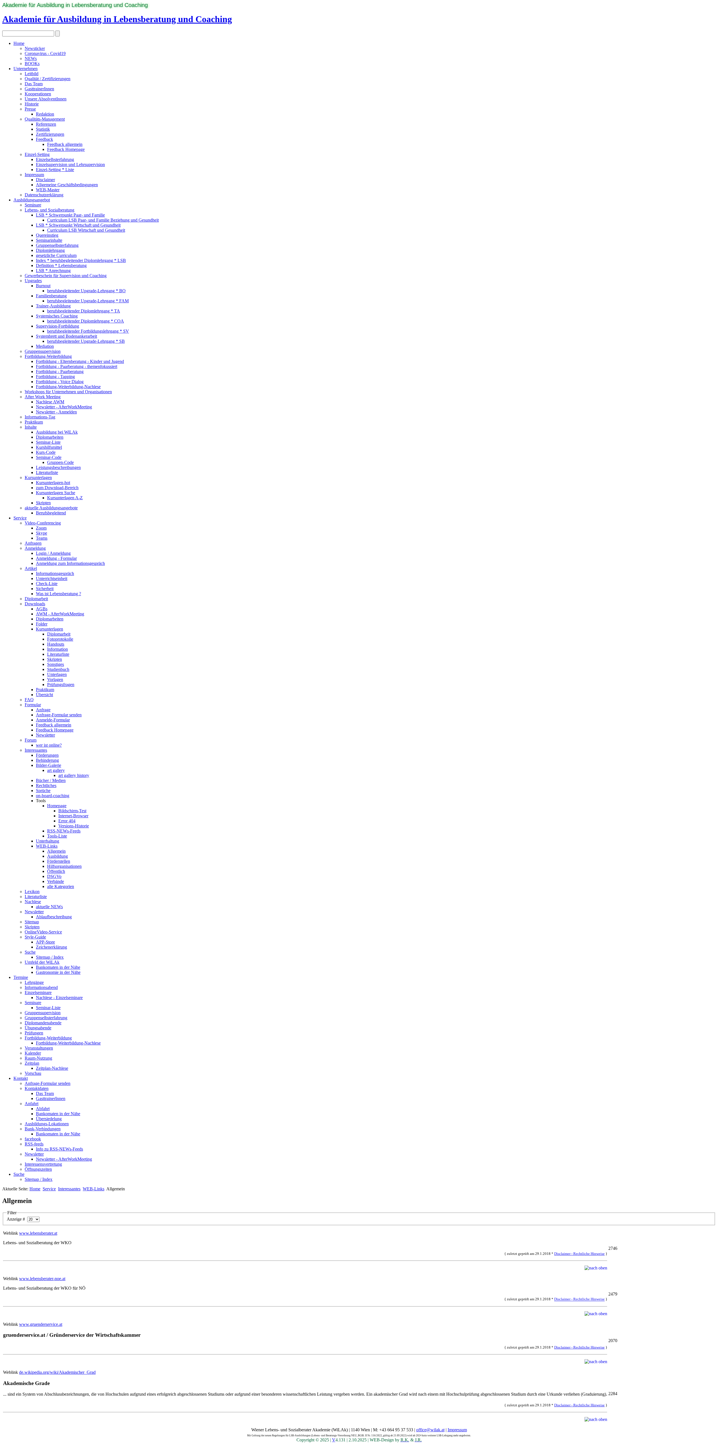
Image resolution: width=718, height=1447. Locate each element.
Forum (30, 740)
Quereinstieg (47, 235)
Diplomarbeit (36, 598)
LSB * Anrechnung (53, 270)
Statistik (43, 129)
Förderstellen (58, 861)
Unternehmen (25, 68)
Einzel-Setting (37, 154)
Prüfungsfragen (60, 684)
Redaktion (45, 114)
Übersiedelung (49, 1118)
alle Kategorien (60, 886)
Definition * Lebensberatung (61, 265)
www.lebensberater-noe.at (42, 1278)
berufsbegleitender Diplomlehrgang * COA (85, 321)
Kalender (33, 1053)
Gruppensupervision (43, 351)
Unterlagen (57, 674)
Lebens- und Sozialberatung (49, 210)
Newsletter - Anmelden (56, 412)
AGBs (41, 608)
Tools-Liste (57, 836)
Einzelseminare (38, 992)
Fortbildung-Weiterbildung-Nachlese (68, 386)
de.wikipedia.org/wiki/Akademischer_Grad (57, 1372)
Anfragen (33, 543)
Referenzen (46, 124)
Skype (41, 533)
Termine (20, 977)
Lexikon (32, 891)
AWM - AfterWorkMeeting (60, 613)
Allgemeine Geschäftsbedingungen (67, 184)
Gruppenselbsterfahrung (57, 245)
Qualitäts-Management (45, 119)
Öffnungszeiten (38, 1169)
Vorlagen (55, 679)
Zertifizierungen (50, 134)
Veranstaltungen (39, 1048)
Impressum (34, 174)
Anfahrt (31, 1103)
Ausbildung (57, 856)
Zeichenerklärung (51, 947)
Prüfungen (34, 1032)
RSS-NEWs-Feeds (63, 831)
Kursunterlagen (38, 477)
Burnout (43, 285)
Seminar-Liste (48, 442)
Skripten (43, 502)
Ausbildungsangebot (31, 199)
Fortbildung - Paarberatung (60, 371)
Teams (41, 538)
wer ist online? (49, 745)
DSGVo (54, 876)
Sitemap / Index (50, 957)
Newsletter (45, 735)
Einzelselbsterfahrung (55, 159)
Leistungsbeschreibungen (58, 467)
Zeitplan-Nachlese (52, 1068)
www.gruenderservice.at (40, 1324)
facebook (33, 1139)
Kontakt (20, 1078)
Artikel (31, 568)
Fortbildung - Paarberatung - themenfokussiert (76, 366)
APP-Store (45, 942)
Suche (30, 952)
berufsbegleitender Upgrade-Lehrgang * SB (86, 341)
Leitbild (31, 73)
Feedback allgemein (64, 144)
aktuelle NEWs (49, 906)
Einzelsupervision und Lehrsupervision (70, 164)
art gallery (56, 770)
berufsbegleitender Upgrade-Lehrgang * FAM (88, 300)
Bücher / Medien (51, 780)
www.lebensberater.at (38, 1233)
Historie (32, 104)
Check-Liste (46, 583)
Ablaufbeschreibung (54, 916)
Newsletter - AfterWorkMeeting (64, 406)
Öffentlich (56, 871)
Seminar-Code (48, 457)
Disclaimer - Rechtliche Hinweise (579, 1254)
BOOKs (32, 63)
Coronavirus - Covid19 (45, 53)
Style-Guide (35, 937)
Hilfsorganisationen (64, 866)
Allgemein (56, 851)
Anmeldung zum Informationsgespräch (70, 563)
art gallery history (73, 775)
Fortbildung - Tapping (55, 376)
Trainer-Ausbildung (53, 305)
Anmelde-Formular (53, 719)
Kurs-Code (46, 452)
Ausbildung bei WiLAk (57, 432)
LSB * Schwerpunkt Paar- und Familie (70, 215)
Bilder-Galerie (48, 765)
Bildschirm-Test (72, 810)
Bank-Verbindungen (43, 1128)
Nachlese (33, 901)
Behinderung (47, 760)
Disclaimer (45, 179)
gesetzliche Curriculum (56, 255)
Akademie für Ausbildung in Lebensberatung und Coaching (75, 5)
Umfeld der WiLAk (42, 962)
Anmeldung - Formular (56, 558)
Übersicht (44, 694)
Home (18, 43)
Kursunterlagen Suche (55, 492)
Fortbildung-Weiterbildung (48, 356)
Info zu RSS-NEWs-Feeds (59, 1149)
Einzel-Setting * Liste (55, 169)
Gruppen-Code (60, 462)
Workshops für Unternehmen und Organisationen (68, 391)
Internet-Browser (73, 815)
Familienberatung (51, 295)
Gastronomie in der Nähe (58, 972)
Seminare (33, 205)
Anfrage (43, 709)
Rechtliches (46, 785)
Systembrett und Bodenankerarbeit (66, 336)
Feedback (44, 139)
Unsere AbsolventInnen (45, 98)
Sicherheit (45, 588)
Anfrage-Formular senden (59, 714)
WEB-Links (46, 846)
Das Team (34, 83)
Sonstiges (55, 664)
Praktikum (34, 422)
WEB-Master (47, 189)
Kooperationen (38, 93)
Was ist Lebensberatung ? (58, 593)
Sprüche (43, 790)
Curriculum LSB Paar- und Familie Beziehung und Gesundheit (103, 220)
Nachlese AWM (50, 401)
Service (20, 518)
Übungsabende (38, 1027)
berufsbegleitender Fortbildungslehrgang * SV (88, 331)
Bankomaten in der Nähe (58, 967)
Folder (41, 624)
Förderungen (47, 755)
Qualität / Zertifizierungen (47, 78)
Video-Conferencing (43, 523)
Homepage (56, 805)
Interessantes (36, 750)
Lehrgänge (34, 982)
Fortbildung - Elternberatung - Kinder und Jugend (80, 361)
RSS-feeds (34, 1144)
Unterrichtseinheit (51, 578)
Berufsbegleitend (51, 512)
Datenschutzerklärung (44, 194)
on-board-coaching (52, 795)
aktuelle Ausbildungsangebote (51, 507)
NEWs (31, 58)
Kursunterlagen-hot (53, 482)
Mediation (45, 346)
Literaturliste (47, 472)
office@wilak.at (430, 1429)
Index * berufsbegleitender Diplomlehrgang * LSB (81, 260)
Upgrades (33, 280)
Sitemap (32, 921)
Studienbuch (58, 669)
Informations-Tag (40, 417)
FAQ (29, 699)
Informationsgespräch (55, 573)
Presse (30, 109)
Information (57, 649)
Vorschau (33, 1073)
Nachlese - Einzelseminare (59, 997)
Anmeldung (35, 548)
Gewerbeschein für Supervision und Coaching (66, 275)
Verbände (55, 881)
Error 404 (66, 820)
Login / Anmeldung (53, 553)
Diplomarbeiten (49, 437)
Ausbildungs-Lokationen (47, 1123)
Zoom (41, 528)
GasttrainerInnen (39, 88)
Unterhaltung (47, 841)
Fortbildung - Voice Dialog (60, 381)
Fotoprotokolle (60, 639)
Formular (33, 704)
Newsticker (35, 48)
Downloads (35, 603)
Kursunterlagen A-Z (65, 497)
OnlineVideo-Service (43, 932)
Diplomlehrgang (50, 250)
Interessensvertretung (43, 1164)
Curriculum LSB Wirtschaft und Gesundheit (86, 230)
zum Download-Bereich (57, 487)
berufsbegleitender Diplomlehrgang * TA (83, 311)
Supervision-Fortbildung (57, 326)
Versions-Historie (73, 825)
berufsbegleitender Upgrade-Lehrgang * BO (86, 290)
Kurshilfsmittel (49, 447)
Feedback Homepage (66, 149)
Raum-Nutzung (38, 1058)
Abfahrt (43, 1108)
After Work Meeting (43, 396)
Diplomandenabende (43, 1022)
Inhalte (31, 427)
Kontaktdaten (37, 1088)
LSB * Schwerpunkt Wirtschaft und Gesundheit (78, 225)
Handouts (55, 644)
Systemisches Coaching (57, 316)
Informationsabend (41, 987)
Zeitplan (32, 1063)
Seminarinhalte (49, 240)
